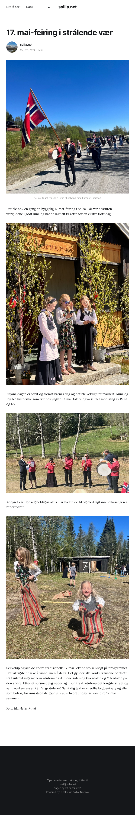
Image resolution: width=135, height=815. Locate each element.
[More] (40, 7)
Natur (30, 7)
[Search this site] (49, 7)
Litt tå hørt (13, 7)
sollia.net (67, 7)
